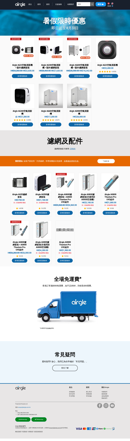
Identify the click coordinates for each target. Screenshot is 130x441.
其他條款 (48, 328)
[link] (110, 6)
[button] (30, 4)
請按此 (73, 149)
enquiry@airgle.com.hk (24, 407)
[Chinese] (108, 3)
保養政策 (30, 431)
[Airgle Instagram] (105, 405)
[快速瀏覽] (108, 50)
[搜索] (92, 4)
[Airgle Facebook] (99, 405)
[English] (112, 3)
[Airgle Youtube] (112, 405)
